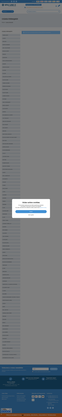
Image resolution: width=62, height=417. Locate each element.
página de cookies (43, 207)
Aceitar (31, 211)
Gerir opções (31, 214)
